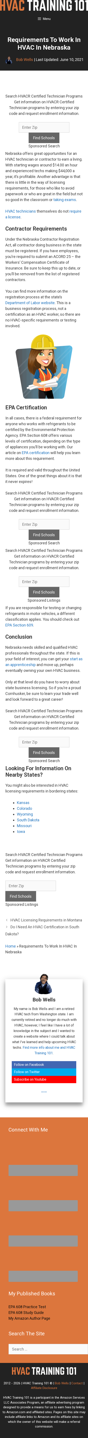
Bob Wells (62, 1383)
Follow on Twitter (27, 1072)
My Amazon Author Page (29, 1318)
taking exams (64, 199)
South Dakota (28, 820)
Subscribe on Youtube (30, 1079)
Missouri (24, 825)
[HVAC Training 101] (44, 6)
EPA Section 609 (19, 625)
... (44, 1090)
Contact (77, 1383)
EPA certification (36, 452)
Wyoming (25, 814)
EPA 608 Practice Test (27, 1307)
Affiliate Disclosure (44, 1388)
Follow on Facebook (29, 1065)
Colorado (24, 808)
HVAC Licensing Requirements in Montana (46, 920)
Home (10, 946)
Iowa (21, 831)
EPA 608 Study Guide (26, 1312)
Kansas (23, 802)
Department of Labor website (30, 303)
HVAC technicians (20, 211)
